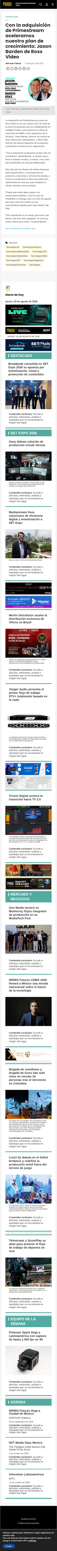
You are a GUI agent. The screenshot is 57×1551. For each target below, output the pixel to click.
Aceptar (9, 1546)
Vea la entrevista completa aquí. (20, 228)
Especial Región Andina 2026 (26, 4)
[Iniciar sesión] (45, 4)
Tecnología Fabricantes (16, 256)
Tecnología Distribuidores (17, 251)
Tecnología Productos (16, 265)
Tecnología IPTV (13, 260)
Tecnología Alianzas (32, 247)
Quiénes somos (28, 1519)
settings (32, 1540)
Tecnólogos (34, 265)
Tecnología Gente (39, 256)
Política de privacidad (28, 1523)
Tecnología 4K (12, 247)
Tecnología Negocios (33, 260)
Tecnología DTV (39, 251)
